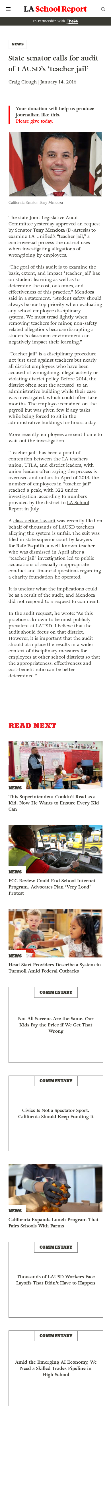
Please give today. (34, 121)
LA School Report (55, 9)
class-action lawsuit (34, 520)
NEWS (18, 44)
